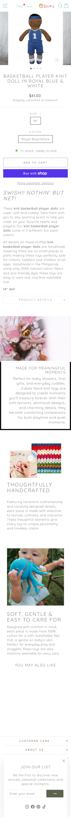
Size (35, 113)
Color (35, 131)
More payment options (35, 183)
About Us (34, 749)
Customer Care (34, 740)
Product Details (35, 299)
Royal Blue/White (35, 139)
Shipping (19, 100)
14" (35, 121)
